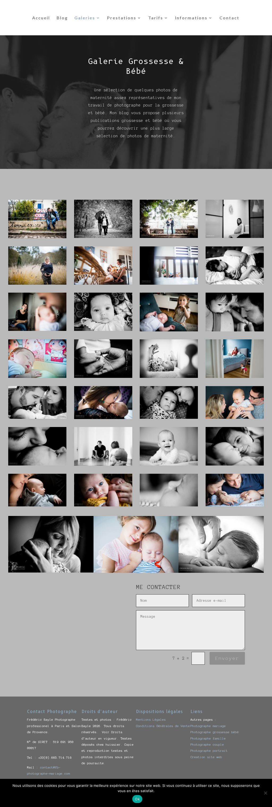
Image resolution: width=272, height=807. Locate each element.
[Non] (265, 793)
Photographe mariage (208, 726)
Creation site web (206, 757)
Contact (229, 18)
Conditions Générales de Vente (163, 726)
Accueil (41, 18)
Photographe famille (208, 738)
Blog (62, 18)
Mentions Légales (151, 719)
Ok (137, 799)
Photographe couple (207, 744)
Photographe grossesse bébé (214, 732)
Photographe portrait (209, 750)
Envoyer (227, 658)
